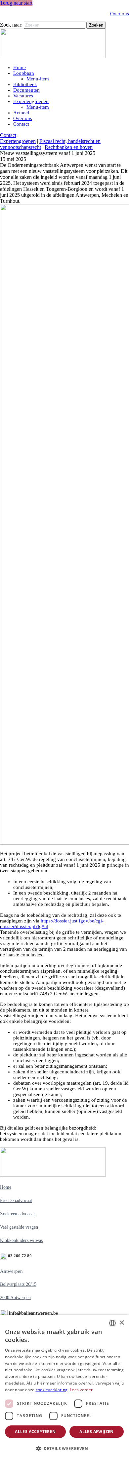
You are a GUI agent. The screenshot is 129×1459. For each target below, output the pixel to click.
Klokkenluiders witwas (21, 1240)
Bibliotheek (25, 84)
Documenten (26, 90)
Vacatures (23, 95)
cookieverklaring (52, 1390)
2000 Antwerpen (15, 1297)
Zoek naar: (11, 25)
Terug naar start (16, 3)
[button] (64, 1448)
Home (19, 67)
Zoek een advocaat (17, 1213)
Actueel (21, 112)
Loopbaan (23, 73)
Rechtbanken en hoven (69, 147)
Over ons (119, 13)
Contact (21, 124)
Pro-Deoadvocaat (16, 1200)
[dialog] (64, 1387)
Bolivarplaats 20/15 (18, 1284)
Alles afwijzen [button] (96, 1431)
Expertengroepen (31, 101)
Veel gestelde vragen (19, 1227)
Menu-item (37, 78)
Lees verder (81, 1390)
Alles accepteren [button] (35, 1431)
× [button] (121, 1322)
